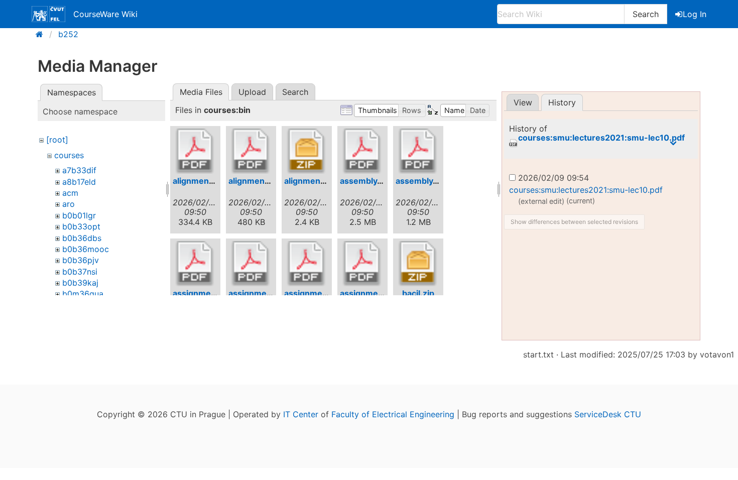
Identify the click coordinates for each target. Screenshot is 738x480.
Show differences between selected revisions (574, 221)
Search (646, 14)
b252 (68, 34)
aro (68, 204)
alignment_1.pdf (203, 181)
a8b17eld (79, 182)
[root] (57, 140)
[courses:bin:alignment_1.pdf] (195, 151)
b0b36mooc (85, 249)
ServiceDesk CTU (607, 414)
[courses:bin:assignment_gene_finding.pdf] (306, 263)
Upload (252, 92)
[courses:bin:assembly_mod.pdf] (418, 151)
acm (70, 193)
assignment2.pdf (261, 293)
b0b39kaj (80, 283)
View (523, 102)
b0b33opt (81, 226)
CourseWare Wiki (105, 14)
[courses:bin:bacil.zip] (418, 263)
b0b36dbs (81, 238)
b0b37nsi (79, 272)
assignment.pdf (203, 293)
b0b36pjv (80, 260)
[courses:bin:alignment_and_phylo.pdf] (251, 151)
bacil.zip (418, 293)
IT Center (300, 414)
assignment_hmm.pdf (383, 293)
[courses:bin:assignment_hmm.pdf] (362, 263)
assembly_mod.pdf (433, 181)
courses (69, 155)
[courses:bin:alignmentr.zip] (306, 151)
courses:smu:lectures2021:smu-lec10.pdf (601, 138)
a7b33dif (79, 170)
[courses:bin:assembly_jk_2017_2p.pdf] (362, 151)
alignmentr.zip (312, 181)
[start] (42, 34)
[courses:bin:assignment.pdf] (195, 263)
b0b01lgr (79, 215)
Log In (694, 14)
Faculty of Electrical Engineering (392, 414)
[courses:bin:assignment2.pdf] (251, 263)
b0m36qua (82, 294)
